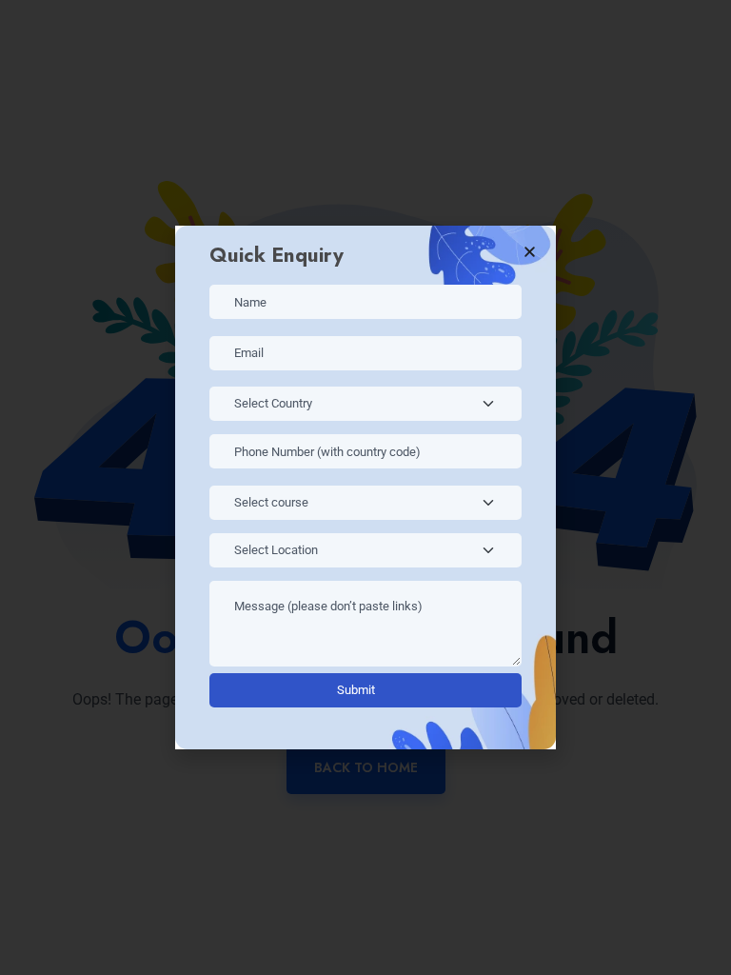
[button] (530, 252)
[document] (365, 487)
